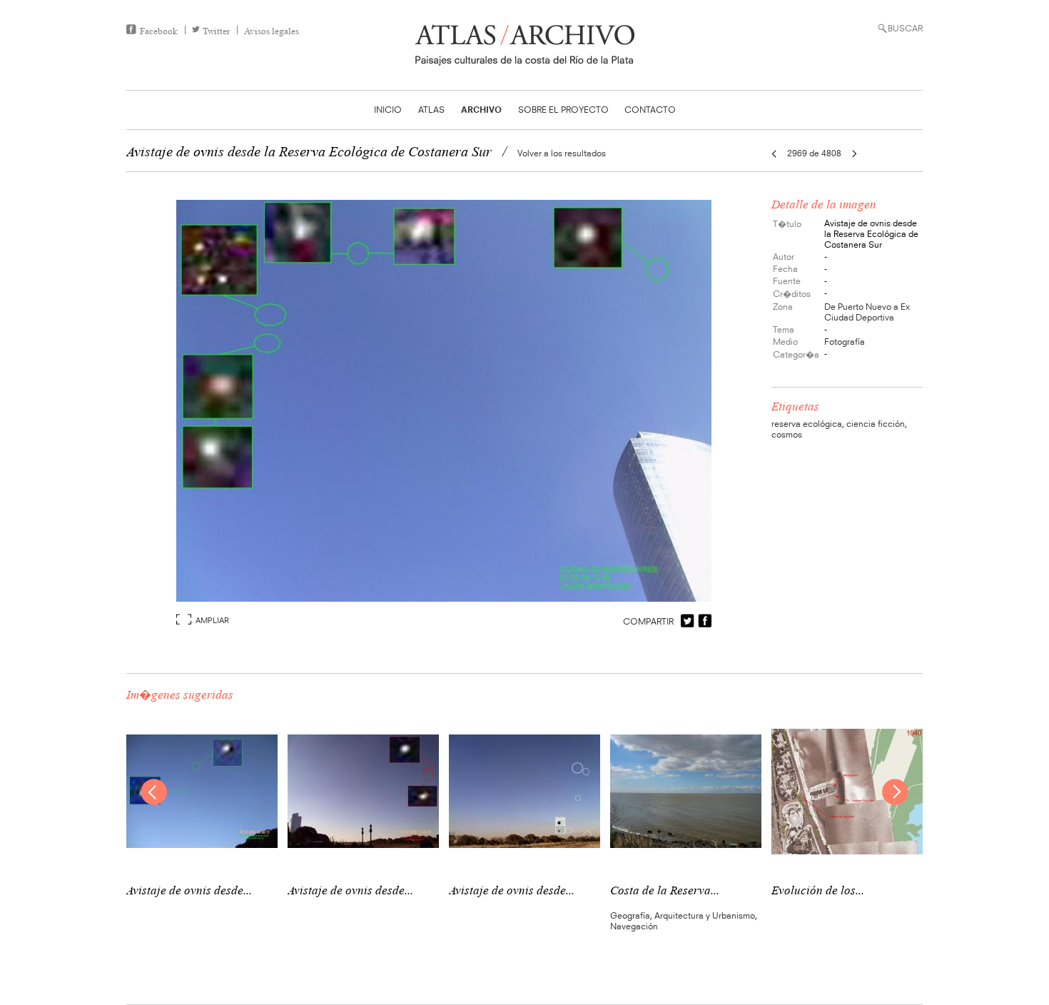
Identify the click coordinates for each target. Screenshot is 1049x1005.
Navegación (634, 926)
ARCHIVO (481, 109)
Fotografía (844, 341)
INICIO (388, 109)
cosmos (786, 434)
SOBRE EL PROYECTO (563, 109)
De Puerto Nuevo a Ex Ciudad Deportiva (867, 312)
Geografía (630, 915)
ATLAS (431, 109)
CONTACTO (650, 109)
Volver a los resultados (561, 153)
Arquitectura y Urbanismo (704, 915)
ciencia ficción (875, 423)
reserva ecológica (806, 423)
